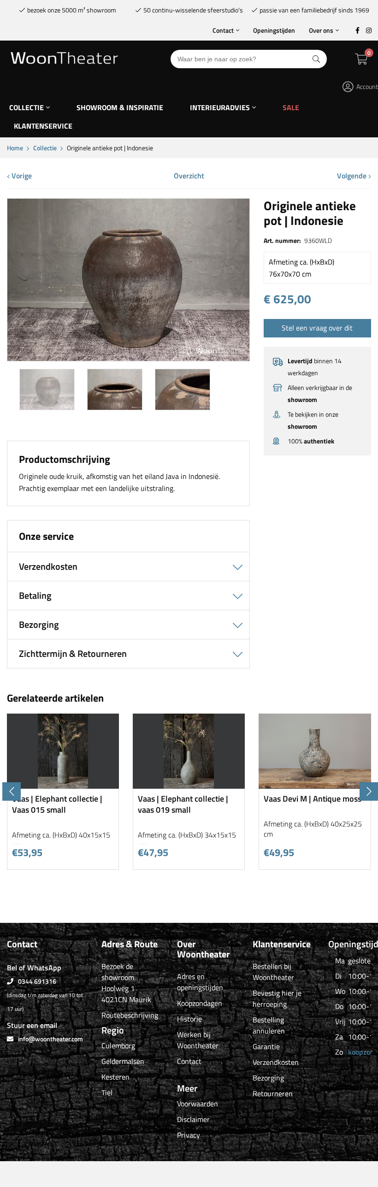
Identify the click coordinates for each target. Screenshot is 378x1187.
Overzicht (189, 175)
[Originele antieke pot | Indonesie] (128, 357)
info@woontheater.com (50, 1039)
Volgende (352, 175)
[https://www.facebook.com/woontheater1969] (357, 30)
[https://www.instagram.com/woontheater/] (368, 30)
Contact (223, 30)
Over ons (321, 30)
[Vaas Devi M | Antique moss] (315, 785)
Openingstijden (274, 30)
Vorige (21, 175)
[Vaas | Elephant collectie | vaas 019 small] (189, 785)
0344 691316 (37, 981)
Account (367, 86)
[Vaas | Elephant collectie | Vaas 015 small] (63, 785)
